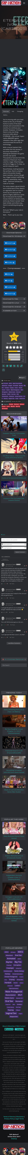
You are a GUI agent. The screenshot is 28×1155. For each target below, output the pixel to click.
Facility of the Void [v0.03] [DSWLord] (14, 478)
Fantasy (7, 974)
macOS (13, 406)
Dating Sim (18, 968)
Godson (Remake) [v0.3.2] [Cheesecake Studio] (14, 857)
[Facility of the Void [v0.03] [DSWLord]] (14, 468)
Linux (8, 406)
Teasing (6, 398)
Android (16, 404)
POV (18, 394)
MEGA (8, 274)
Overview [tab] (6, 111)
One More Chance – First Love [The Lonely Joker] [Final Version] (14, 457)
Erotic (16, 387)
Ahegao (10, 385)
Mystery (4, 394)
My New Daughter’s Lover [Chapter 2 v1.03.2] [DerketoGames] (14, 731)
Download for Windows (12, 236)
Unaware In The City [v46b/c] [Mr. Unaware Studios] (14, 499)
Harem (20, 387)
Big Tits (18, 961)
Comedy (7, 387)
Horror (3, 390)
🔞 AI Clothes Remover (13, 659)
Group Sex (20, 980)
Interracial (10, 985)
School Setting (18, 396)
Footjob (21, 976)
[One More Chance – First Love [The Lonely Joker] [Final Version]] (14, 445)
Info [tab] (13, 111)
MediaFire (10, 243)
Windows (4, 408)
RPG (14, 1004)
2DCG (6, 952)
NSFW (8, 394)
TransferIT (10, 250)
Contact (22, 1026)
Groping (11, 979)
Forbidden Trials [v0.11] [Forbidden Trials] (14, 434)
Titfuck (18, 1010)
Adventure (4, 385)
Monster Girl (19, 998)
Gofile (8, 281)
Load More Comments (14, 643)
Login (3, 534)
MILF (22, 390)
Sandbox (19, 1004)
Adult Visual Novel (17, 383)
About (5, 1026)
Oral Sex (13, 394)
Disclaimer (20, 1116)
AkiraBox (9, 262)
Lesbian (17, 986)
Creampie (10, 968)
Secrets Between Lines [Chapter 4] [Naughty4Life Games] (14, 918)
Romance (11, 396)
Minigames (5, 392)
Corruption (17, 965)
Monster (18, 392)
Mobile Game (12, 392)
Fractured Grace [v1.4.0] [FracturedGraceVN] (14, 752)
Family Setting (19, 971)
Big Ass (21, 385)
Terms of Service (9, 1116)
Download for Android (12, 307)
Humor (8, 390)
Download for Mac (10, 299)
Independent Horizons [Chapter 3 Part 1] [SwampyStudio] (14, 877)
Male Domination (13, 988)
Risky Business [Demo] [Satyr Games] (14, 837)
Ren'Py (18, 406)
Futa (6, 979)
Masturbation (11, 995)
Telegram (20, 1029)
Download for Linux (11, 303)
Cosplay (12, 387)
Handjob (8, 982)
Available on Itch (10, 310)
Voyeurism (22, 398)
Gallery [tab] (5, 115)
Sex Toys (18, 1007)
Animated (15, 385)
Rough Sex (8, 1004)
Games (11, 404)
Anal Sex (18, 955)
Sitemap (14, 1138)
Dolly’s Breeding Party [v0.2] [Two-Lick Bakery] (14, 710)
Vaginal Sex (11, 398)
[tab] (14, 236)
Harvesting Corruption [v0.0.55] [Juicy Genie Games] (14, 771)
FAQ (17, 1026)
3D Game (5, 383)
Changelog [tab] (20, 111)
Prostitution (5, 396)
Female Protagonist (11, 977)
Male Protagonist (15, 390)
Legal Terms (19, 1119)
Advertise (11, 1026)
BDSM (19, 959)
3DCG (10, 383)
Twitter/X (9, 1029)
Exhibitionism (8, 971)
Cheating (9, 965)
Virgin (16, 398)
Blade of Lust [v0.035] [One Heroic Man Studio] (14, 791)
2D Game (13, 952)
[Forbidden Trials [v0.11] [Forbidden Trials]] (14, 423)
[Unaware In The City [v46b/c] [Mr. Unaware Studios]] (14, 488)
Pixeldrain (10, 256)
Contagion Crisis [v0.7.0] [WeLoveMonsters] (14, 898)
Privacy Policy (9, 1119)
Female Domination (17, 974)
